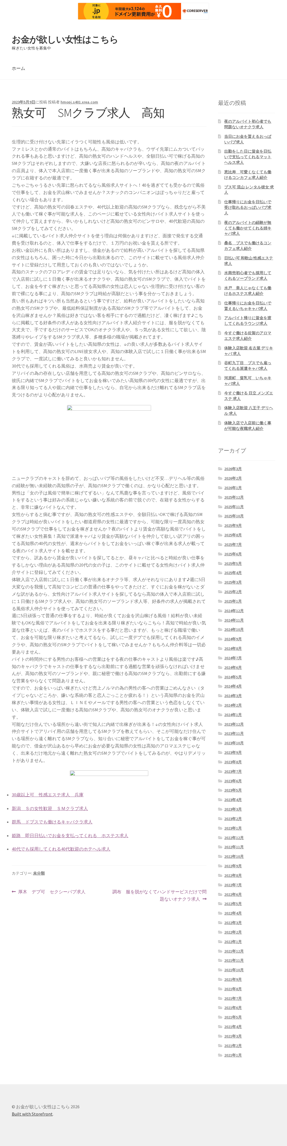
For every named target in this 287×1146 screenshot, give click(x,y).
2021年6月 (233, 1007)
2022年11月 (234, 846)
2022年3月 (233, 922)
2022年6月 (233, 894)
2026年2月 (233, 478)
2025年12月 (234, 497)
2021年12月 (234, 951)
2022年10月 (234, 856)
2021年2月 (233, 1045)
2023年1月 (233, 828)
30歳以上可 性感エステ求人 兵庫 (48, 794)
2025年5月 (233, 563)
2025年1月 (233, 601)
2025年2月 (233, 591)
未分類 (39, 873)
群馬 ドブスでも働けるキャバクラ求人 (52, 822)
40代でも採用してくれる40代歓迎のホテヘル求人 (61, 849)
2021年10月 (234, 969)
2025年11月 (234, 506)
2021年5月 (233, 1017)
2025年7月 (233, 544)
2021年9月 (233, 979)
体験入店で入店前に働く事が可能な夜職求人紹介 (247, 425)
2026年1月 (233, 487)
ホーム (18, 68)
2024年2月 (233, 705)
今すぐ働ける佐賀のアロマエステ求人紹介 (247, 335)
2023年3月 (233, 809)
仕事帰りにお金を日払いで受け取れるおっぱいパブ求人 (247, 207)
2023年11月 (234, 733)
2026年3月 (233, 468)
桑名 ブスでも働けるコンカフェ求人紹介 (247, 245)
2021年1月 (233, 1055)
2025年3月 (233, 582)
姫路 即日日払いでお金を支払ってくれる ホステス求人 (70, 835)
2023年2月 (233, 818)
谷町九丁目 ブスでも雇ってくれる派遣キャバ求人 (247, 365)
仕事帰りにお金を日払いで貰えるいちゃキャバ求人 (247, 305)
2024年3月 (233, 695)
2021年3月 (233, 1036)
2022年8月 (233, 875)
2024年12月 (234, 610)
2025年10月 (234, 515)
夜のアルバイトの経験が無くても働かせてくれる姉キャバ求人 (247, 228)
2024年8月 (233, 648)
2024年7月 (233, 657)
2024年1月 (233, 714)
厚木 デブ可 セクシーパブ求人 (51, 892)
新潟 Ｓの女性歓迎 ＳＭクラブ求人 (50, 808)
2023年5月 (233, 790)
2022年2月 (233, 932)
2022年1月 (233, 941)
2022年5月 (233, 903)
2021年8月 (233, 988)
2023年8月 (233, 761)
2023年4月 (233, 799)
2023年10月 (234, 742)
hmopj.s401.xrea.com (79, 102)
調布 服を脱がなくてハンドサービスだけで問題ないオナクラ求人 (159, 896)
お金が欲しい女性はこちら (65, 39)
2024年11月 (234, 620)
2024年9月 (233, 638)
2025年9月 (233, 525)
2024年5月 (233, 676)
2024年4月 (233, 686)
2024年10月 (234, 629)
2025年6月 (233, 554)
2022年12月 (234, 837)
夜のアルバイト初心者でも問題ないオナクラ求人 (247, 124)
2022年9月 (233, 865)
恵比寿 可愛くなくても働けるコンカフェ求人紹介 (247, 174)
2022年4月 (233, 913)
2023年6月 (233, 780)
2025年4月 (233, 572)
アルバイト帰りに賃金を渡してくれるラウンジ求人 (247, 320)
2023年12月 (234, 724)
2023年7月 (233, 771)
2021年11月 (234, 960)
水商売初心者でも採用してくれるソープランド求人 (247, 275)
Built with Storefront (32, 1114)
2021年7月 (233, 998)
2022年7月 (233, 884)
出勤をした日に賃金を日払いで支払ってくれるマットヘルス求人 (247, 157)
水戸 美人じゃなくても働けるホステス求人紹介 (247, 290)
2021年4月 (233, 1026)
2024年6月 (233, 667)
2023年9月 (233, 752)
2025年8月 (233, 535)
